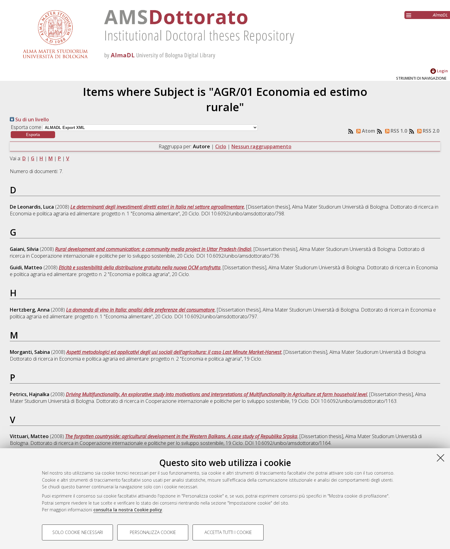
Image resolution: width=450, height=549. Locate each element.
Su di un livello (31, 119)
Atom (368, 130)
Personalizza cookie (153, 532)
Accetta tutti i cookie (228, 532)
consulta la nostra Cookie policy (127, 510)
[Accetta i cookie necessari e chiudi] (440, 458)
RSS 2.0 (430, 130)
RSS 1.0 (398, 130)
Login (442, 71)
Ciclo (220, 146)
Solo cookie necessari (77, 532)
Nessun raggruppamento (261, 146)
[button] (33, 134)
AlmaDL (440, 15)
